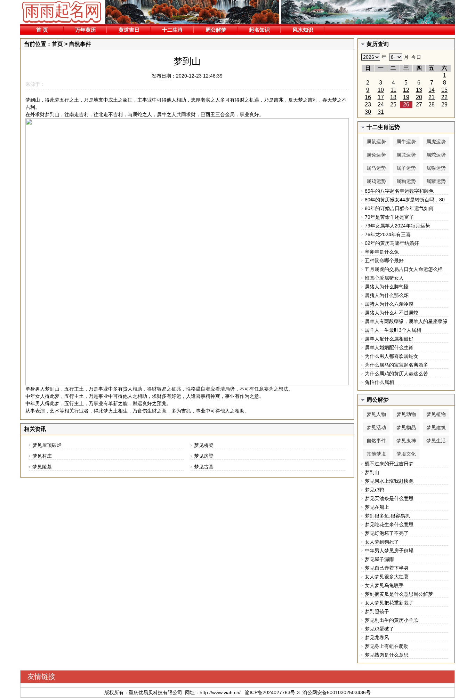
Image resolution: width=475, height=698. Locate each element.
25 (393, 104)
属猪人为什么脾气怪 (387, 286)
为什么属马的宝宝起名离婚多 (396, 365)
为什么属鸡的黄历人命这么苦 (396, 373)
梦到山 (372, 472)
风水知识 (302, 30)
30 (368, 112)
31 (381, 112)
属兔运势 (376, 155)
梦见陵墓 (42, 467)
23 (368, 104)
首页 (57, 44)
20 (419, 97)
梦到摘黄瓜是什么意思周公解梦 (399, 594)
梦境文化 (406, 454)
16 (368, 97)
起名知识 (259, 30)
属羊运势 (406, 168)
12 (406, 90)
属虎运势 (436, 141)
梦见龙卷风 (377, 637)
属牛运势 (406, 141)
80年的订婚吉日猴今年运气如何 (399, 208)
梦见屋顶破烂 (47, 445)
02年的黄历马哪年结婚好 (392, 243)
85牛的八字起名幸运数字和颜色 (399, 191)
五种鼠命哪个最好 (384, 260)
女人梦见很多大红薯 (387, 576)
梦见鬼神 (406, 440)
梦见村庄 (42, 456)
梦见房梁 (204, 456)
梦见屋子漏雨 (379, 559)
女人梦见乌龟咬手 (384, 585)
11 (393, 90)
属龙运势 (406, 155)
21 (431, 97)
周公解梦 (216, 30)
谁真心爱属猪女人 (384, 278)
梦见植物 (436, 414)
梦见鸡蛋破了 (379, 629)
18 (393, 97)
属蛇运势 (436, 155)
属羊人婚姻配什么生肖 (389, 347)
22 (444, 97)
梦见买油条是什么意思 (389, 498)
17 (381, 97)
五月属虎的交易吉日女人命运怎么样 (404, 269)
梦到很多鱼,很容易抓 (387, 516)
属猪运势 (436, 181)
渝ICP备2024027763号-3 (272, 692)
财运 (137, 403)
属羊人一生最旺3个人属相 (393, 330)
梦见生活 (436, 440)
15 (444, 90)
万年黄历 (85, 30)
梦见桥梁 (204, 445)
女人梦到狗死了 (382, 542)
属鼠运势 (376, 141)
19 (406, 97)
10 (381, 90)
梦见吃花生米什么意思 (389, 524)
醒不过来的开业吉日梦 (389, 463)
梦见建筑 (436, 427)
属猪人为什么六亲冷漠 (389, 304)
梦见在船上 (377, 507)
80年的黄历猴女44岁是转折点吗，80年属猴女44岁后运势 (405, 200)
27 (419, 104)
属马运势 (376, 168)
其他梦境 (376, 454)
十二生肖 (172, 30)
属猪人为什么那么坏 (387, 295)
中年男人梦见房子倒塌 (389, 550)
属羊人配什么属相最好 (389, 339)
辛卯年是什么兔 (382, 252)
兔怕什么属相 (379, 382)
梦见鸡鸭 (374, 489)
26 (406, 104)
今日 (416, 57)
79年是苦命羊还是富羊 (389, 217)
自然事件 (80, 44)
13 (419, 90)
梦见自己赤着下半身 (387, 568)
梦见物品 (406, 427)
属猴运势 (436, 168)
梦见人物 (376, 414)
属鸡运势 (376, 181)
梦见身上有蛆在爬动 (387, 646)
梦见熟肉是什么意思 (387, 655)
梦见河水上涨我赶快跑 (389, 481)
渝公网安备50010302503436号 (337, 692)
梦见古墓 (204, 467)
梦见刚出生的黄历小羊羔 (391, 620)
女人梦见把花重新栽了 (389, 602)
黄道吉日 (129, 30)
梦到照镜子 (377, 611)
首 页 (42, 30)
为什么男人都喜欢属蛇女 (391, 356)
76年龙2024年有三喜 (388, 234)
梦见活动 (376, 427)
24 (381, 104)
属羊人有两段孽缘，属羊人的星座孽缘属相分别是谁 (406, 322)
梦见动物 (406, 414)
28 (431, 104)
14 (431, 90)
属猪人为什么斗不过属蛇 (391, 312)
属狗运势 (406, 181)
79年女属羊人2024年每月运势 (397, 225)
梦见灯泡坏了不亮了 (387, 533)
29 (444, 104)
